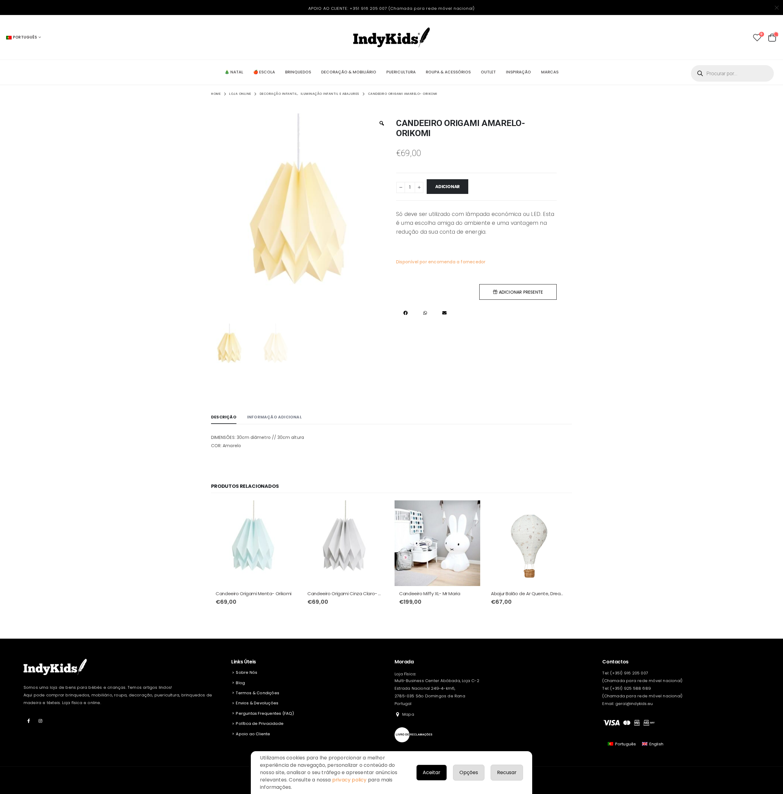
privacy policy (349, 779)
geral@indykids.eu (634, 704)
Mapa (408, 714)
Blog (240, 683)
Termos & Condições (257, 693)
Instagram (40, 720)
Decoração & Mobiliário (348, 72)
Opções (468, 772)
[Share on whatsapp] (425, 313)
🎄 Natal (234, 72)
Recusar (507, 772)
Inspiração (518, 72)
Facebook (28, 720)
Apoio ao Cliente (253, 734)
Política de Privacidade (260, 723)
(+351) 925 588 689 (630, 688)
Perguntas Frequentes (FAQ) (265, 713)
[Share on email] (444, 313)
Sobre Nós (246, 672)
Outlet (488, 72)
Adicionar (447, 187)
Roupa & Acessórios (448, 72)
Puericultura (401, 72)
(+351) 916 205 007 (629, 673)
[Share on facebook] (405, 313)
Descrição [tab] (223, 417)
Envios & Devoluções (257, 703)
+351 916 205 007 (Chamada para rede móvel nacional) (412, 8)
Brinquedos (298, 72)
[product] (254, 543)
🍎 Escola (264, 72)
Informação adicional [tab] (274, 417)
